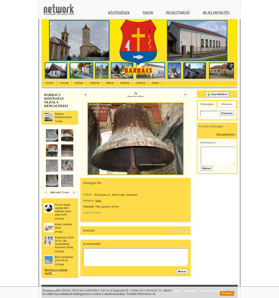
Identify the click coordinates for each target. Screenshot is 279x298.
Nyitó (50, 83)
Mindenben (226, 104)
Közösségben (207, 104)
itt (154, 294)
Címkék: (87, 194)
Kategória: (89, 200)
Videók (94, 83)
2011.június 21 (102, 194)
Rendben (227, 293)
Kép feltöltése (219, 94)
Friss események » (225, 134)
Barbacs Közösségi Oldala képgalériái (56, 100)
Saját (98, 200)
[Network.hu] (59, 11)
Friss (155, 83)
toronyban (132, 194)
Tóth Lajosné (102, 206)
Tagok (64, 83)
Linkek (140, 83)
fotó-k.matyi (118, 194)
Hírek (110, 83)
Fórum (124, 83)
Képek (79, 83)
